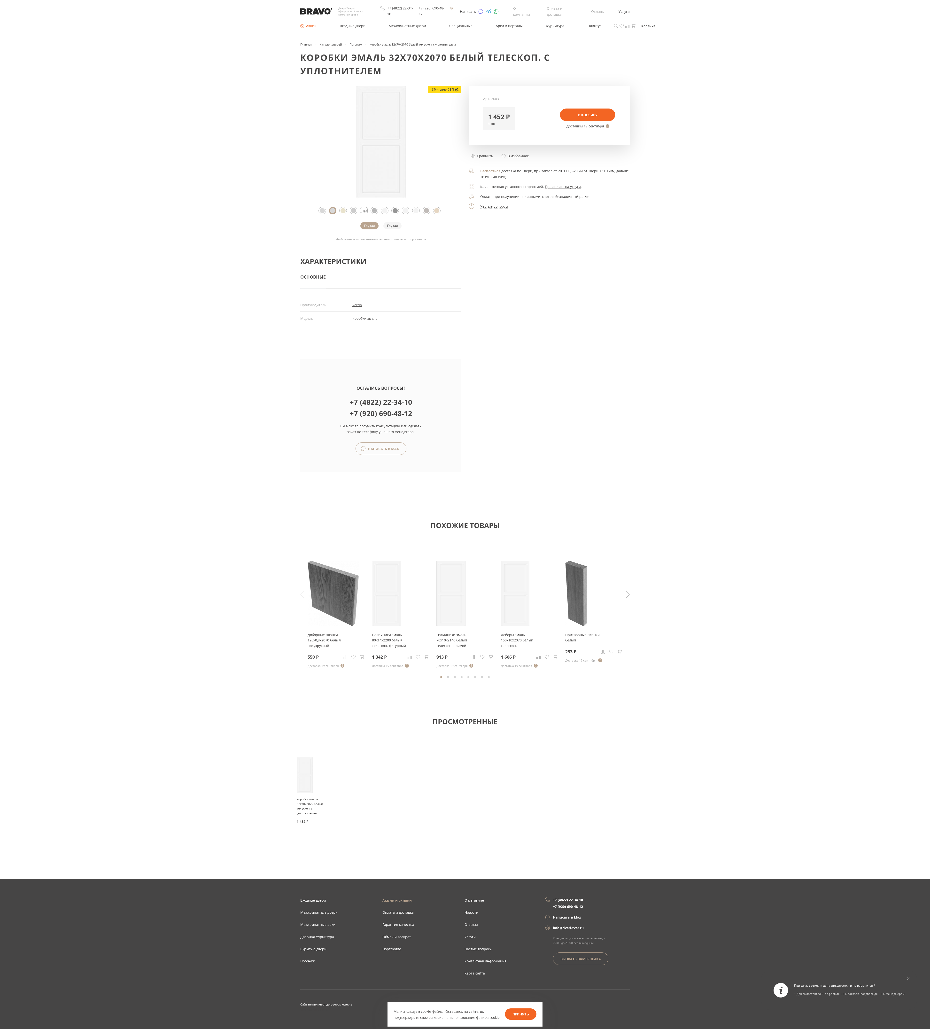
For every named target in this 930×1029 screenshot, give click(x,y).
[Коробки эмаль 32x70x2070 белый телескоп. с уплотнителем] (381, 197)
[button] (499, 118)
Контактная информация (485, 961)
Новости (471, 912)
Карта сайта (475, 973)
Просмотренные (465, 721)
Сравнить (484, 156)
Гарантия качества (398, 924)
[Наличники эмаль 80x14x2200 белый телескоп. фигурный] (386, 625)
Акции (311, 25)
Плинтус (594, 25)
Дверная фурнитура (317, 937)
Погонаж (307, 961)
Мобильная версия (314, 1009)
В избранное (518, 156)
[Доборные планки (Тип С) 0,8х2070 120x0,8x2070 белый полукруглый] (333, 625)
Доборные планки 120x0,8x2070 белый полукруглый (324, 640)
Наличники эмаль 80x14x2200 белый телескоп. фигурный (389, 640)
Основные (313, 277)
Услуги (624, 11)
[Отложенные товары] (622, 25)
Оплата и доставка (398, 912)
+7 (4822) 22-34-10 (400, 11)
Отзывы (597, 11)
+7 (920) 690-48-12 (431, 11)
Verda (357, 305)
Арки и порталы (509, 25)
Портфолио (391, 949)
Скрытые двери (313, 949)
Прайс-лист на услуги (563, 186)
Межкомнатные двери (407, 25)
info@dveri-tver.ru (568, 928)
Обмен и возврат (396, 937)
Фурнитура (555, 25)
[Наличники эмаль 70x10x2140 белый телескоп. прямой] (450, 625)
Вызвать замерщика (580, 959)
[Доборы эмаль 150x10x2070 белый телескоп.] (515, 625)
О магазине (474, 900)
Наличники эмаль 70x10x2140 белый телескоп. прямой (451, 640)
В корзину (587, 115)
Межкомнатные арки (317, 924)
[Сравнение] (345, 657)
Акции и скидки (397, 900)
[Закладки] (353, 657)
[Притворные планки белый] (576, 625)
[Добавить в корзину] (362, 657)
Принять (520, 1014)
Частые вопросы (494, 206)
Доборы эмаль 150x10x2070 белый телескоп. (517, 640)
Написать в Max (383, 448)
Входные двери (352, 25)
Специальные (461, 25)
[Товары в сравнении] (627, 25)
